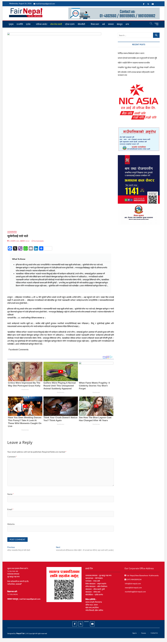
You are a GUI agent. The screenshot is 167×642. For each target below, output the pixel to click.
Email (10, 509)
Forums (143, 633)
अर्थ (103, 24)
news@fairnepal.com (133, 587)
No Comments (38, 241)
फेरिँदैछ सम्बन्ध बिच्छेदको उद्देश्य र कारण (131, 53)
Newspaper (12, 231)
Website (11, 524)
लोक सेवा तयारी (56, 24)
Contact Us (154, 633)
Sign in (134, 633)
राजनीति (20, 24)
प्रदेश (28, 24)
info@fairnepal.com (133, 583)
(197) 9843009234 (133, 579)
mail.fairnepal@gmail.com (45, 4)
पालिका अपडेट (41, 24)
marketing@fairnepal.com (135, 591)
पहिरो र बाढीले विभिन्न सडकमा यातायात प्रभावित (134, 62)
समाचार (111, 24)
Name (10, 494)
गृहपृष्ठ (11, 24)
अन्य (127, 24)
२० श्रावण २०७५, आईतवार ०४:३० (19, 241)
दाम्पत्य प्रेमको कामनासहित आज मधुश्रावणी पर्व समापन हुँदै (137, 58)
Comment (12, 456)
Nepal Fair (20, 633)
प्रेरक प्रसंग (70, 24)
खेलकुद (120, 24)
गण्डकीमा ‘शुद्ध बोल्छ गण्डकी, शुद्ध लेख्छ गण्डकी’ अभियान (136, 67)
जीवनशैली (81, 24)
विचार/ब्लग (95, 24)
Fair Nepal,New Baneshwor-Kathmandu (142, 575)
